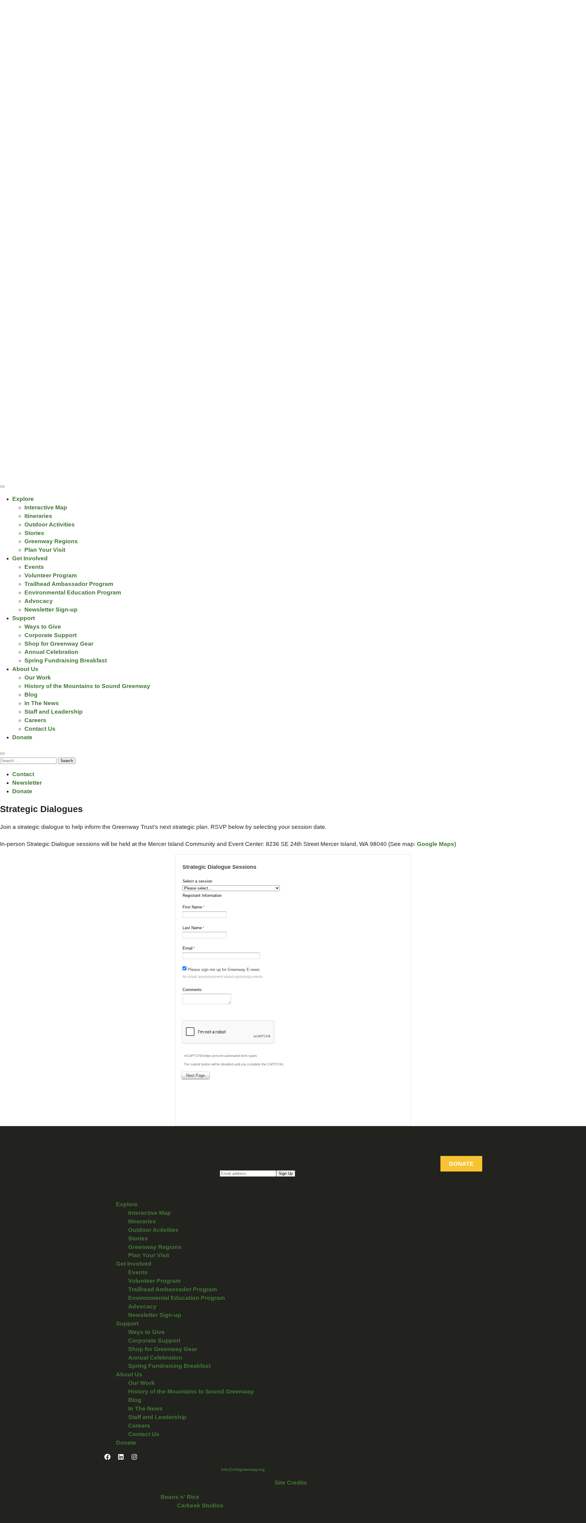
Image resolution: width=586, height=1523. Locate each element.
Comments (192, 989)
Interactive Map (45, 507)
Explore (23, 499)
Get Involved (30, 558)
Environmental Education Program (72, 592)
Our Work (37, 677)
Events (34, 567)
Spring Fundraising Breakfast (65, 660)
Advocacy (38, 601)
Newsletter (27, 782)
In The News (41, 703)
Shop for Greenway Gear (58, 643)
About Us (25, 669)
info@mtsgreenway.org (243, 1469)
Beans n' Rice (180, 1497)
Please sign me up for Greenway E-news (224, 969)
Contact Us (40, 729)
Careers (35, 720)
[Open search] (2, 753)
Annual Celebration (51, 652)
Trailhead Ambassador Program (68, 584)
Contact (23, 774)
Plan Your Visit (44, 550)
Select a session (197, 881)
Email (188, 948)
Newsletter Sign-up (51, 609)
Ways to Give (42, 626)
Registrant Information (202, 895)
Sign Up (286, 1173)
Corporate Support (50, 635)
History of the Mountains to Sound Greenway (87, 686)
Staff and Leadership (53, 711)
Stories (34, 533)
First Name (192, 907)
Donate (22, 737)
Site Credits (291, 1482)
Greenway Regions (51, 541)
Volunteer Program (50, 575)
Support (23, 618)
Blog (31, 694)
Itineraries (38, 516)
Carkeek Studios (200, 1505)
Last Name (192, 928)
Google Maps (435, 844)
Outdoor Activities (49, 524)
